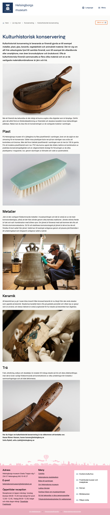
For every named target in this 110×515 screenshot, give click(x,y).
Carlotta (41, 474)
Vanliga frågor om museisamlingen (51, 492)
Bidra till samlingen (45, 481)
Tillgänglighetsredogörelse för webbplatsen (54, 499)
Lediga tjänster (44, 488)
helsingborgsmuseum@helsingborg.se (17, 484)
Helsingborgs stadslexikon (48, 477)
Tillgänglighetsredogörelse (72, 512)
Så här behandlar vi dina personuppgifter (53, 495)
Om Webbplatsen (35, 512)
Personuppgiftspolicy (52, 512)
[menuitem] (101, 23)
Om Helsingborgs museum (48, 485)
